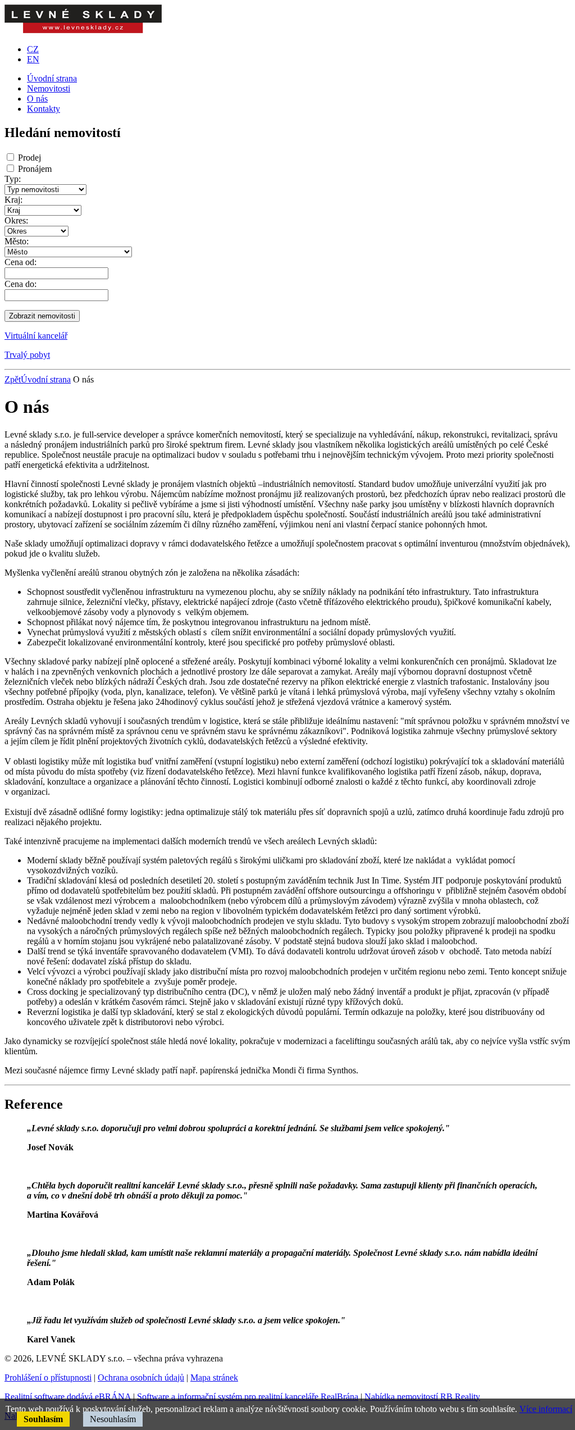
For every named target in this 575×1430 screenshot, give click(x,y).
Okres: (16, 220)
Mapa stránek (214, 1377)
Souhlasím (43, 1419)
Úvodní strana (46, 379)
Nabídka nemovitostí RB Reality (422, 1396)
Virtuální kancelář (35, 335)
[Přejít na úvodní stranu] (83, 30)
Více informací (545, 1409)
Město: (16, 241)
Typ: (12, 179)
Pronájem (35, 169)
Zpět (12, 379)
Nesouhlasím (113, 1419)
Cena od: (20, 262)
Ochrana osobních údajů (141, 1377)
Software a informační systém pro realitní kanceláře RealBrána (247, 1396)
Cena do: (20, 284)
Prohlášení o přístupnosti (48, 1377)
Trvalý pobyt (27, 354)
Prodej (29, 157)
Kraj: (13, 199)
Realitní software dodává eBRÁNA (67, 1396)
